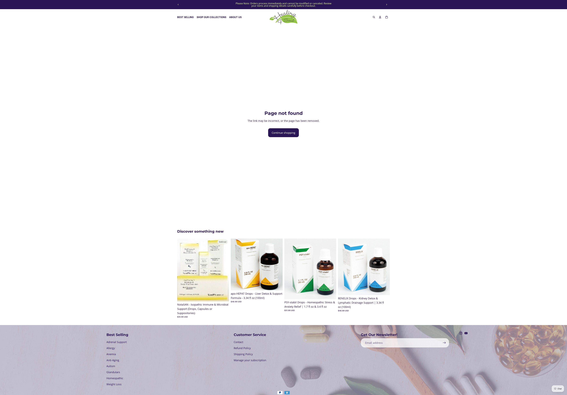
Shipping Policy (243, 354)
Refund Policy (242, 348)
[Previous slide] (178, 4)
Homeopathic (114, 378)
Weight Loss (114, 384)
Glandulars (113, 372)
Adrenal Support (116, 342)
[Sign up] (444, 342)
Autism (110, 366)
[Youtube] (466, 333)
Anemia (111, 354)
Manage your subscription (250, 360)
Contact (238, 342)
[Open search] (374, 17)
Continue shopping (283, 132)
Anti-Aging (112, 360)
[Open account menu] (380, 17)
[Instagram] (461, 333)
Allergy (110, 348)
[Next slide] (386, 4)
